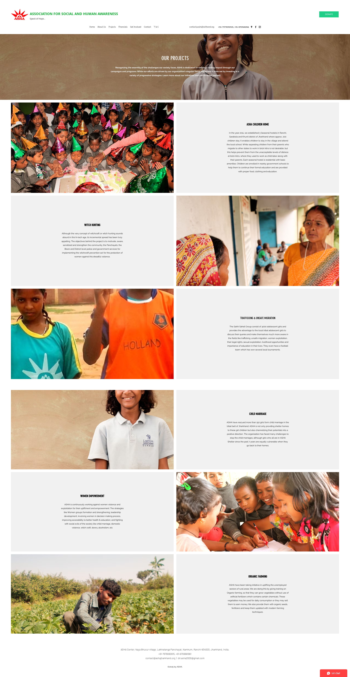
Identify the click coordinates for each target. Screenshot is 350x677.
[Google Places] (251, 27)
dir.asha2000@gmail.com (191, 658)
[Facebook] (255, 27)
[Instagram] (259, 27)
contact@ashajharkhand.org (201, 27)
